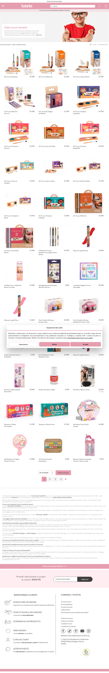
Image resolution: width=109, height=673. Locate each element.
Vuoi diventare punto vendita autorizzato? (75, 612)
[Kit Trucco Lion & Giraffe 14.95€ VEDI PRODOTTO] (54, 131)
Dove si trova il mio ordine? (54, 1)
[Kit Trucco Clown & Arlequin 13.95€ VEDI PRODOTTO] (19, 166)
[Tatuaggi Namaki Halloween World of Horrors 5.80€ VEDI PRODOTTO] (54, 271)
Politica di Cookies (67, 621)
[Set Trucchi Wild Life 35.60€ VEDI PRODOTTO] (54, 62)
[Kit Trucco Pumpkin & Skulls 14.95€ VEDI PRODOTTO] (19, 201)
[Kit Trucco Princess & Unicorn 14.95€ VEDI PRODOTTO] (19, 131)
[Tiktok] (69, 631)
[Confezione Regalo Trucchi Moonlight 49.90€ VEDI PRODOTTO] (88, 271)
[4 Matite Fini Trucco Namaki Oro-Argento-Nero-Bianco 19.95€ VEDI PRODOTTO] (54, 236)
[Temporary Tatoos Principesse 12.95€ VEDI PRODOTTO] (19, 410)
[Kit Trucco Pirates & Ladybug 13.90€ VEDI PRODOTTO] (54, 201)
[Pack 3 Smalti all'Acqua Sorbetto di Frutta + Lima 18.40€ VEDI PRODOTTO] (88, 305)
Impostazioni (23, 344)
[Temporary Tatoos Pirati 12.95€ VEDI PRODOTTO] (54, 410)
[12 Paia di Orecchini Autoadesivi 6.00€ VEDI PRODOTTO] (54, 444)
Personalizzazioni (66, 604)
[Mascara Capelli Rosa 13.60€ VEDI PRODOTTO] (19, 305)
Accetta (85, 344)
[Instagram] (89, 631)
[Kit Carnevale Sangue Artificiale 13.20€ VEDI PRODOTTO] (54, 97)
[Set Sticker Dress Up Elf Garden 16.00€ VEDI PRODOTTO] (88, 410)
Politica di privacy (67, 618)
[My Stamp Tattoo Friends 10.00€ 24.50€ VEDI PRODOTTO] (88, 375)
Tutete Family (65, 610)
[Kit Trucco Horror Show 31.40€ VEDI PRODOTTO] (54, 166)
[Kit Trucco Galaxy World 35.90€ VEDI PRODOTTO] (88, 62)
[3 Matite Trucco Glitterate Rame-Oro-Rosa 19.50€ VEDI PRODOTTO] (19, 271)
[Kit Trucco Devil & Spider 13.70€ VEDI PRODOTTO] (88, 166)
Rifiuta (54, 344)
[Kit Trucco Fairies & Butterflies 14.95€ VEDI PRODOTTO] (88, 131)
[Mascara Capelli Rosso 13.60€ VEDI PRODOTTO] (88, 236)
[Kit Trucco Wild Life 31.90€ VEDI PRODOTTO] (88, 201)
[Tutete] (32, 6)
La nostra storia (66, 602)
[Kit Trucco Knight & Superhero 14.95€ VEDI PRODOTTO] (88, 97)
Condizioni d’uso (66, 623)
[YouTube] (82, 631)
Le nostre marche (66, 607)
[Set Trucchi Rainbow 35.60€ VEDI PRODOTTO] (19, 62)
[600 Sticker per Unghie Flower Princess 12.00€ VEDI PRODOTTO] (19, 444)
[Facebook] (63, 631)
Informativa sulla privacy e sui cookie (80, 338)
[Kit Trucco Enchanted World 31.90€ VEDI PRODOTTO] (19, 236)
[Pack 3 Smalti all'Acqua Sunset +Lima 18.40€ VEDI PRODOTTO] (54, 305)
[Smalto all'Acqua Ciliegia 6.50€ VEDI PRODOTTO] (54, 375)
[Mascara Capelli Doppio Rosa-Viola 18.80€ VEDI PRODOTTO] (19, 375)
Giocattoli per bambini (5, 44)
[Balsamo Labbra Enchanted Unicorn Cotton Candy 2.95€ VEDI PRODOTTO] (88, 444)
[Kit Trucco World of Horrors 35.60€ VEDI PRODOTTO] (19, 97)
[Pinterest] (76, 631)
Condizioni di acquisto (68, 626)
